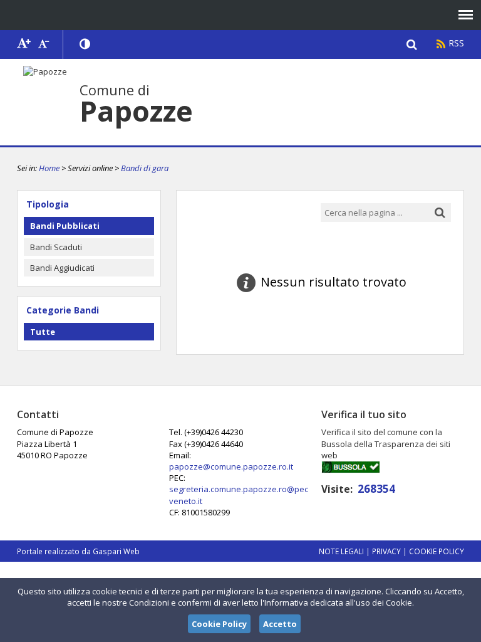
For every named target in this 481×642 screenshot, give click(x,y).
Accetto (280, 623)
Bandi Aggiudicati (62, 267)
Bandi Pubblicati (65, 225)
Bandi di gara (144, 168)
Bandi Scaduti (56, 247)
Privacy (386, 551)
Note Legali (341, 551)
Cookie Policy (436, 551)
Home (49, 168)
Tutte (42, 331)
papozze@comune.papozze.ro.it (231, 466)
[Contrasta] (86, 44)
